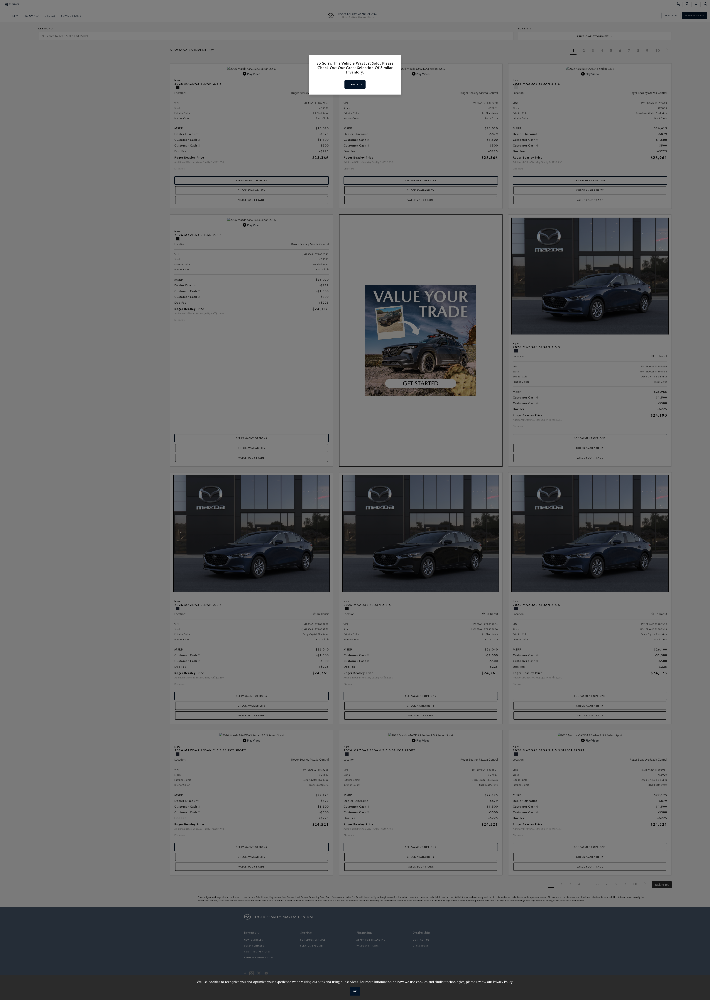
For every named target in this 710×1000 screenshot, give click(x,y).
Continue (355, 84)
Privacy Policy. (503, 982)
